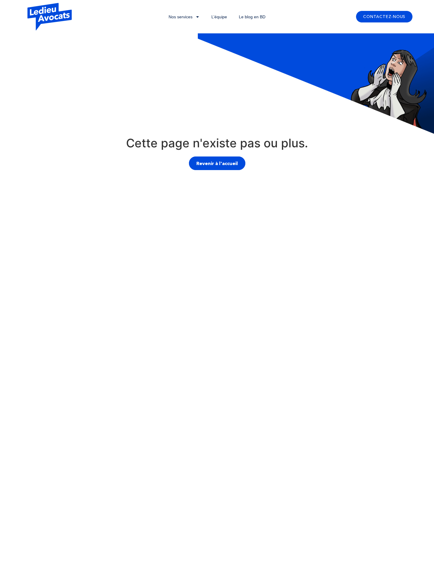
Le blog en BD (252, 16)
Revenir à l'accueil (217, 163)
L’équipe (219, 16)
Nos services (180, 16)
